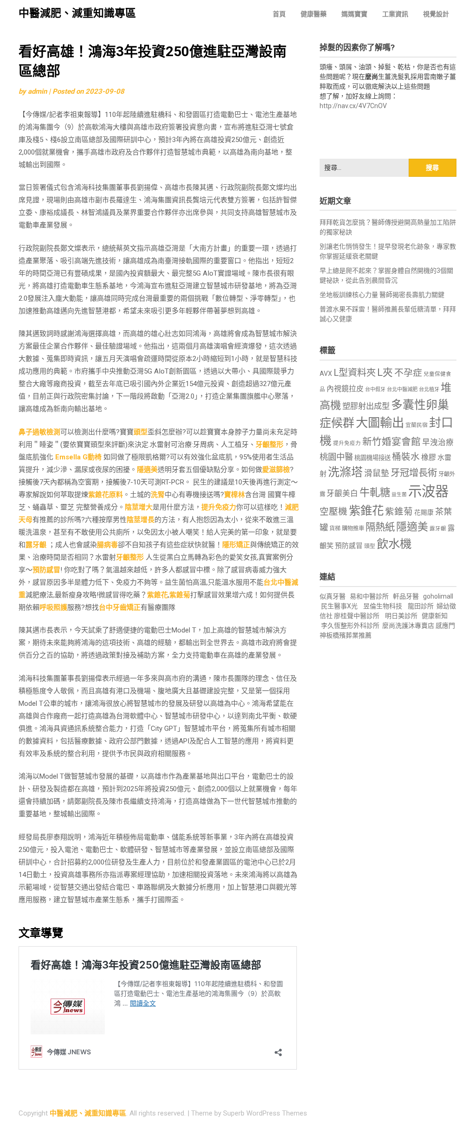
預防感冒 (46, 570)
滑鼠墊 (376, 473)
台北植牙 (429, 390)
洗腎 (158, 494)
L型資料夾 (355, 372)
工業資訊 (395, 14)
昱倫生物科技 (382, 606)
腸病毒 (107, 545)
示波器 (428, 491)
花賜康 (424, 512)
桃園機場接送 (372, 457)
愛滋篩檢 (276, 469)
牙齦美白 (342, 493)
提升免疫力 (218, 507)
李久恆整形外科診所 (351, 625)
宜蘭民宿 (416, 425)
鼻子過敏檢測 (39, 432)
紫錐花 (157, 595)
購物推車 (353, 528)
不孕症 (408, 373)
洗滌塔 (345, 472)
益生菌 (399, 494)
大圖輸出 (380, 423)
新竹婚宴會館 (391, 441)
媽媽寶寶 (354, 14)
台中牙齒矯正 (120, 607)
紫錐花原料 (105, 494)
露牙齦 (36, 545)
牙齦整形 (269, 444)
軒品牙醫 (406, 596)
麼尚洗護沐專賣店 (409, 625)
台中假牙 (375, 390)
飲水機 (394, 544)
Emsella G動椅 (78, 457)
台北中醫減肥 (402, 390)
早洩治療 (438, 442)
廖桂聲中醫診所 (356, 615)
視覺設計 (436, 14)
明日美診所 (400, 615)
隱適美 (147, 469)
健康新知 (435, 615)
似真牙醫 (333, 596)
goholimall (438, 596)
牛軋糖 (374, 492)
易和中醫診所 (369, 596)
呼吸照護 (53, 607)
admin (37, 91)
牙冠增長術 (414, 472)
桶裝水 (406, 457)
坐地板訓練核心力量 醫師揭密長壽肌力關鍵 (382, 294)
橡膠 (428, 457)
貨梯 (334, 528)
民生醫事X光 (339, 606)
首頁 (279, 14)
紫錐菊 (179, 595)
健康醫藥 (314, 14)
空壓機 (333, 511)
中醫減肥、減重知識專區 (77, 13)
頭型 (141, 432)
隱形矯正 (236, 545)
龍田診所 (421, 606)
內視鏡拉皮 (345, 388)
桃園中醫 (336, 457)
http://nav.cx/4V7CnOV (353, 106)
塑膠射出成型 (366, 406)
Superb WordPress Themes (265, 1113)
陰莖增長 (140, 520)
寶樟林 (234, 494)
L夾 (385, 372)
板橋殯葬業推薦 (349, 635)
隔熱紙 (380, 527)
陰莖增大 (139, 507)
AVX (326, 373)
